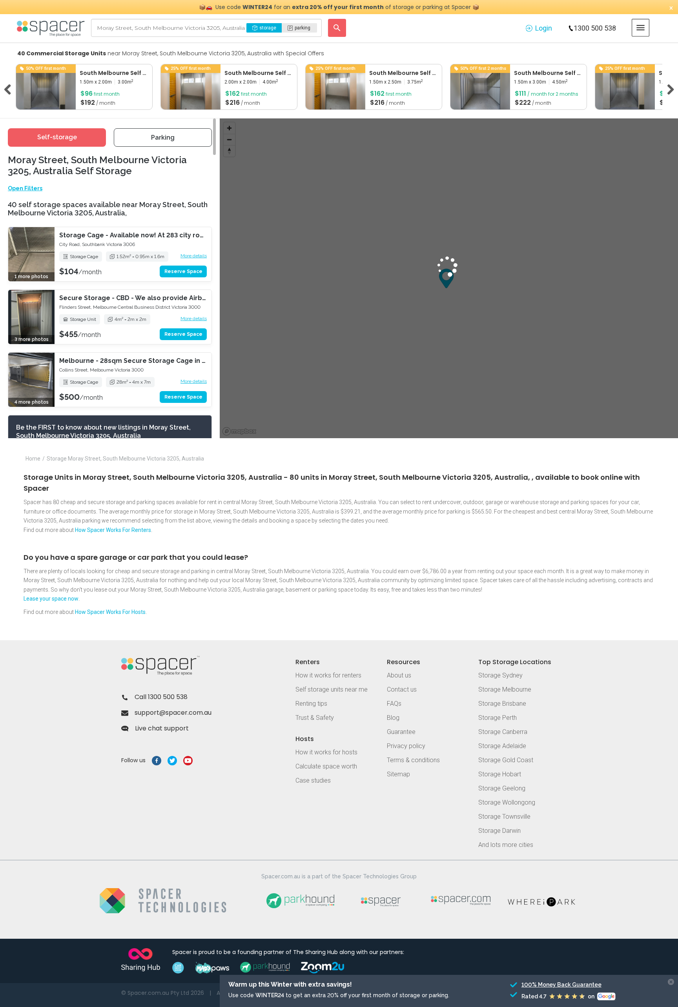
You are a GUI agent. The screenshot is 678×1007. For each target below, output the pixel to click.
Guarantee (401, 732)
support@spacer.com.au (173, 712)
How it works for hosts (326, 752)
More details (193, 256)
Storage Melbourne (504, 689)
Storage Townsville (504, 816)
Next (668, 88)
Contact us (402, 689)
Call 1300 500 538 (161, 696)
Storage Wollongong (506, 802)
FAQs (394, 703)
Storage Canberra (502, 732)
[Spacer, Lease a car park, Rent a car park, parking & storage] (52, 28)
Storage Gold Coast (505, 760)
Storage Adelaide (502, 746)
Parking (163, 137)
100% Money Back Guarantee (560, 985)
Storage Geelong (501, 788)
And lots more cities (505, 845)
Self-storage (57, 137)
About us (399, 675)
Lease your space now (51, 598)
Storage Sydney (500, 675)
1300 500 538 (595, 28)
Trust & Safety (314, 717)
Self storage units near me (331, 689)
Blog (393, 717)
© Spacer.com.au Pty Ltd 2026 (162, 993)
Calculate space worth (326, 766)
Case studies (313, 780)
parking (302, 28)
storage (267, 28)
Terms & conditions (413, 760)
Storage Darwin (499, 830)
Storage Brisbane (502, 703)
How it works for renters (328, 675)
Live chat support (162, 728)
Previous (10, 88)
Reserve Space (183, 271)
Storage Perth (497, 717)
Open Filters (25, 188)
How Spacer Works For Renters (113, 530)
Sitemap (398, 774)
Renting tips (311, 703)
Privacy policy (406, 746)
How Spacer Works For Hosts (110, 612)
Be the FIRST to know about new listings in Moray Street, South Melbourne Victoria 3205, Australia (103, 431)
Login (543, 28)
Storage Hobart (499, 774)
